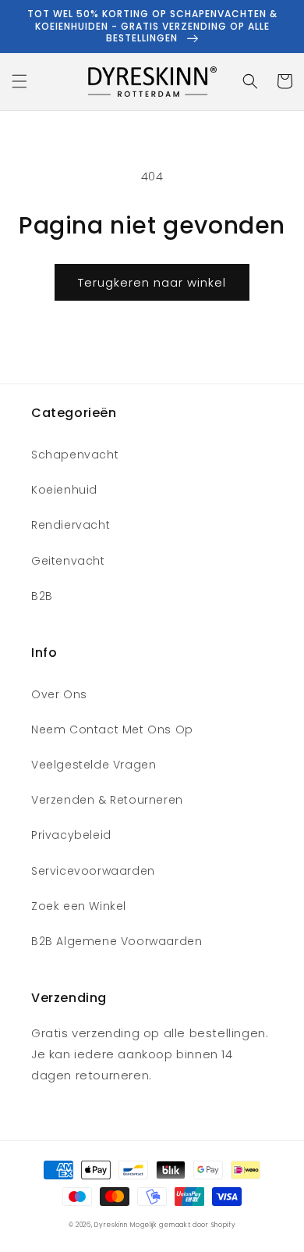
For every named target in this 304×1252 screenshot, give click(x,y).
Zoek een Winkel (78, 906)
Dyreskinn (110, 1224)
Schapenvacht (74, 454)
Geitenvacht (68, 561)
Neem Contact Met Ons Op (112, 729)
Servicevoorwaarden (93, 871)
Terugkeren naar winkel (152, 282)
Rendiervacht (70, 525)
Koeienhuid (64, 490)
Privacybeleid (71, 835)
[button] (19, 81)
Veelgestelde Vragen (93, 764)
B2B (42, 596)
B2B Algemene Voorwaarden (116, 941)
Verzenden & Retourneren (107, 800)
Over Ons (59, 694)
